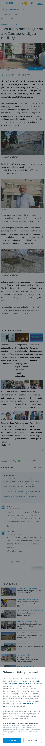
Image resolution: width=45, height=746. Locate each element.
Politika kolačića (23, 683)
